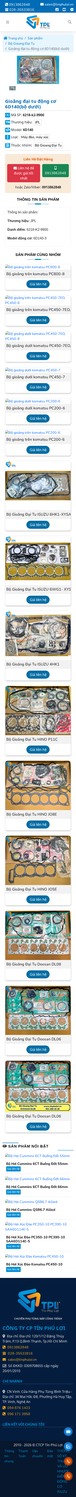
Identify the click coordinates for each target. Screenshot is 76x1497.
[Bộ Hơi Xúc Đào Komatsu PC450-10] (34, 1256)
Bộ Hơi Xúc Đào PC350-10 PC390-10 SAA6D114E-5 (35, 1239)
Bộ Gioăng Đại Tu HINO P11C (32, 739)
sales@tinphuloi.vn (59, 4)
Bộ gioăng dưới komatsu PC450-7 (35, 377)
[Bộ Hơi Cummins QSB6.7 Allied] (31, 1201)
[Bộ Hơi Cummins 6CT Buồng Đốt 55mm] (37, 1155)
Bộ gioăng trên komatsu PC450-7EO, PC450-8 (38, 310)
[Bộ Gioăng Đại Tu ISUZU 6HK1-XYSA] (38, 485)
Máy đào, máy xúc (34, 137)
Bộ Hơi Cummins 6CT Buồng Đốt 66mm (37, 1187)
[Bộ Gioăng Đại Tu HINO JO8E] (38, 785)
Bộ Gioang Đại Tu (21, 43)
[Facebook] (57, 9)
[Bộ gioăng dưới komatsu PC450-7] (32, 370)
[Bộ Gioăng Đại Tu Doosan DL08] (38, 935)
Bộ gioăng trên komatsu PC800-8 (35, 274)
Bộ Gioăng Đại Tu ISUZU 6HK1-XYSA (38, 514)
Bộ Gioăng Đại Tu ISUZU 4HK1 (33, 664)
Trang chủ (15, 38)
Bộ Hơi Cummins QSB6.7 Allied (30, 1210)
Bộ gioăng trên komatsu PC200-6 (35, 439)
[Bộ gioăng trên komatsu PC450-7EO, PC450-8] (38, 300)
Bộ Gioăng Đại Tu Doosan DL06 (33, 1039)
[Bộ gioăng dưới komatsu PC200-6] (32, 401)
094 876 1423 (18, 1408)
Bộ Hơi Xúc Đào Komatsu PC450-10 (34, 1264)
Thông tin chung (9, 1456)
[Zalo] (72, 9)
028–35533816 (21, 9)
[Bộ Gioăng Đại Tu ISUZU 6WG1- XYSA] (38, 560)
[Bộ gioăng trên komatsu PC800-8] (32, 267)
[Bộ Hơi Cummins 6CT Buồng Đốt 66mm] (37, 1178)
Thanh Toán (23, 1453)
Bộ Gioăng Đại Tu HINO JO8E (31, 814)
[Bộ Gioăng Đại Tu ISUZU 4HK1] (38, 635)
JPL (37, 122)
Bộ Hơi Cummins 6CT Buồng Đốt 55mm (37, 1164)
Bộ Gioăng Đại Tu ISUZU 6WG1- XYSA (38, 589)
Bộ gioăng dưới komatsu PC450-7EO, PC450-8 (38, 346)
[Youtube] (64, 9)
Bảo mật (50, 1453)
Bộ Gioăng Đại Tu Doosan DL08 (33, 964)
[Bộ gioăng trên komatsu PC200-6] (32, 432)
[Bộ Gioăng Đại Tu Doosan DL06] (38, 1010)
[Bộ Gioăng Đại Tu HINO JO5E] (38, 860)
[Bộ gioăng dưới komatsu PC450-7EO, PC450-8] (38, 336)
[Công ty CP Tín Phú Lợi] (38, 22)
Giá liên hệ (38, 284)
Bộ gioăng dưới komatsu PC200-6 (35, 408)
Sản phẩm (35, 38)
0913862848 (19, 4)
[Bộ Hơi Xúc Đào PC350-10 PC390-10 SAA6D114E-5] (38, 1226)
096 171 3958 (18, 1414)
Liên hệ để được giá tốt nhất (24, 173)
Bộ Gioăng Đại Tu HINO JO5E (31, 889)
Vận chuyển (37, 1453)
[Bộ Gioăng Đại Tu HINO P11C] (38, 710)
